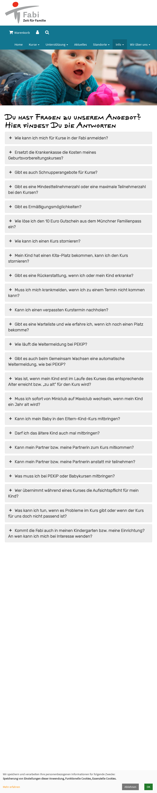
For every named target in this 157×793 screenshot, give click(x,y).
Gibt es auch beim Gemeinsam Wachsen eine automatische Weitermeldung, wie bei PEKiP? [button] (66, 361)
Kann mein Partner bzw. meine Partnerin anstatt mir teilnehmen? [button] (75, 461)
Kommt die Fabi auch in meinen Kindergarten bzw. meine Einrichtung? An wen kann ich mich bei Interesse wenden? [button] (76, 533)
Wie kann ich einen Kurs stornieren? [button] (47, 241)
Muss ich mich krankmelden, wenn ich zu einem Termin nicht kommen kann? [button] (76, 292)
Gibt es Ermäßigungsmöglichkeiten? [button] (48, 206)
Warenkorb (21, 32)
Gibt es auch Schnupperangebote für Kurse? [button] (56, 172)
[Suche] (47, 32)
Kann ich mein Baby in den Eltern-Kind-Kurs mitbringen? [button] (67, 418)
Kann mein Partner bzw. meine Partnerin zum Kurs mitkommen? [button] (74, 447)
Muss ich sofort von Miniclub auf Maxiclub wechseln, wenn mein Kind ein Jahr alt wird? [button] (75, 401)
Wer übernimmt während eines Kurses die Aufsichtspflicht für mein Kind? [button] (73, 493)
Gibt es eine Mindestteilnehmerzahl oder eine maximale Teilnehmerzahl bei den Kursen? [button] (77, 189)
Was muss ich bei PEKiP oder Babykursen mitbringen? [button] (65, 476)
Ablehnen (130, 787)
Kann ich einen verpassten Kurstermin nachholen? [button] (61, 309)
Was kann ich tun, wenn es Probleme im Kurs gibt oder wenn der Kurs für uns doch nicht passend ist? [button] (76, 513)
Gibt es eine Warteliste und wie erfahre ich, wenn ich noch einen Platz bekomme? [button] (75, 327)
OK (148, 787)
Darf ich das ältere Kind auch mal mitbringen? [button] (57, 433)
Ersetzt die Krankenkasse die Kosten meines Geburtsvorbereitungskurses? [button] (52, 155)
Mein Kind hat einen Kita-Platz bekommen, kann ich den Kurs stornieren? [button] (68, 258)
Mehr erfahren (11, 787)
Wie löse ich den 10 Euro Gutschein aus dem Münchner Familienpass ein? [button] (74, 224)
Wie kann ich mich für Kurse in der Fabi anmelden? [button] (61, 137)
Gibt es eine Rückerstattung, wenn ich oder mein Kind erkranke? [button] (74, 275)
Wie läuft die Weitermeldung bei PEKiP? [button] (51, 344)
